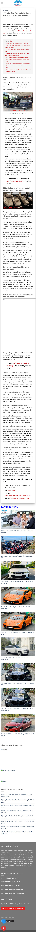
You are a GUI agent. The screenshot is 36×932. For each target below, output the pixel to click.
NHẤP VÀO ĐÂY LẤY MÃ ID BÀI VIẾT (13, 908)
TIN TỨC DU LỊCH (7, 10)
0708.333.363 (12, 490)
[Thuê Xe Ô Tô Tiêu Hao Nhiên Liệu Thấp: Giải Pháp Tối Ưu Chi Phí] (18, 723)
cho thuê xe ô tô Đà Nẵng (15, 181)
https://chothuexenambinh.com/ (19, 498)
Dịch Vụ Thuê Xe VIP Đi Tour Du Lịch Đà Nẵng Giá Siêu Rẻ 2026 (17, 801)
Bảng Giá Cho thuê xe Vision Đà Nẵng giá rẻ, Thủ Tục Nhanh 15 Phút (16, 795)
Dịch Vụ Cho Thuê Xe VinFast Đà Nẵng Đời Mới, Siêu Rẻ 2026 (17, 806)
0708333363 (10, 917)
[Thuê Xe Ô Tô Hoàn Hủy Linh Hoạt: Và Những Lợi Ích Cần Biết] (18, 621)
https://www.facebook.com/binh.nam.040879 (18, 495)
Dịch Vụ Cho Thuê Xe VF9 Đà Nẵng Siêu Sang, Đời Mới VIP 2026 (17, 817)
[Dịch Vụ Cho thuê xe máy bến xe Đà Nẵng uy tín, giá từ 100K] (18, 545)
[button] (2, 3)
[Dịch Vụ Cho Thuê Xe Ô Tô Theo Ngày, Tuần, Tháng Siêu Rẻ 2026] (18, 519)
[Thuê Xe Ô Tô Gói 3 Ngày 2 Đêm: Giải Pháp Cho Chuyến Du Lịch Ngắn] (18, 697)
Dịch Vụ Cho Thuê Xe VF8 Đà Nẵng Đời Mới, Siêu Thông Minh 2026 (17, 827)
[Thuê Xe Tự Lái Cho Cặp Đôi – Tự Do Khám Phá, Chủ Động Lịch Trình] (18, 596)
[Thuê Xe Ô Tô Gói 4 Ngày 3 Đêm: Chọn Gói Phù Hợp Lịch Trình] (18, 672)
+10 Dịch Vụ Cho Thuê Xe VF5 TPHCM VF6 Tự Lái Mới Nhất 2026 (17, 833)
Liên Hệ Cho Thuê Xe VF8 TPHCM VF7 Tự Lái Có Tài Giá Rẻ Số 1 (17, 822)
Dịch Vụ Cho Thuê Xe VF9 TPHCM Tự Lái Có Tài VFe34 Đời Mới (17, 811)
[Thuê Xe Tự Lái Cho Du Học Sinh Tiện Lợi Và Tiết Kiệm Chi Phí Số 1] (18, 570)
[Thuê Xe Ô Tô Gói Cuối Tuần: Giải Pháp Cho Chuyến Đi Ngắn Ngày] (18, 646)
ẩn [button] (11, 41)
